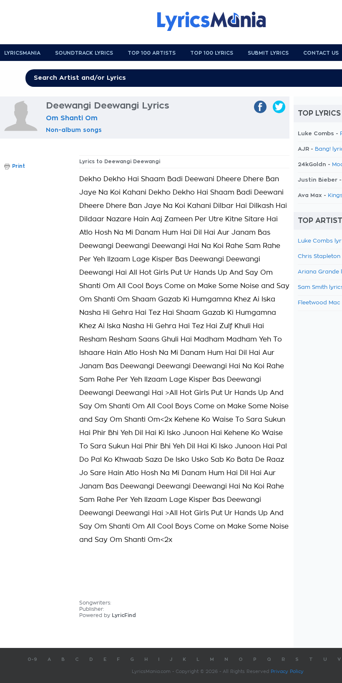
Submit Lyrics (268, 53)
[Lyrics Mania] (217, 21)
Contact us (321, 53)
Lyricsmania (22, 53)
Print (18, 166)
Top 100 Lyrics (211, 53)
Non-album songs (74, 130)
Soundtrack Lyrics (84, 53)
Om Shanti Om (72, 118)
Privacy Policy (287, 671)
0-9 (32, 659)
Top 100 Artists (152, 53)
